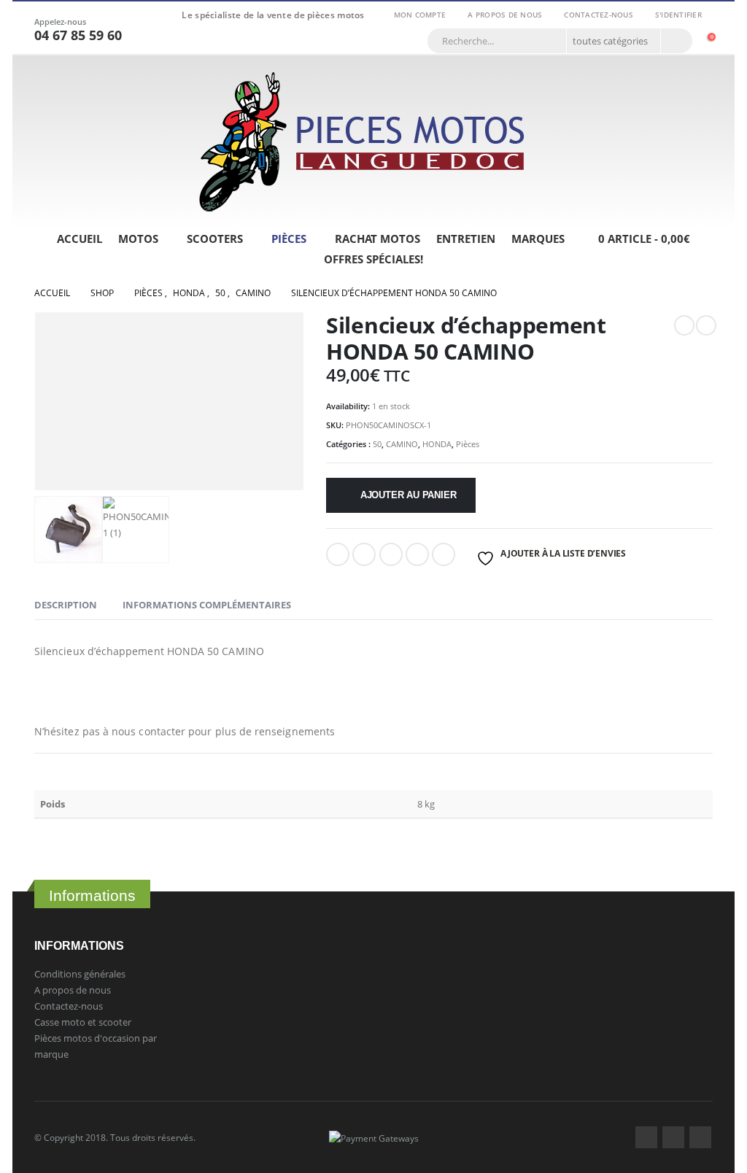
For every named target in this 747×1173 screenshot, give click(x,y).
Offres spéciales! (373, 259)
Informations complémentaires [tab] (207, 604)
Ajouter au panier (408, 494)
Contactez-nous (598, 14)
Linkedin (700, 1137)
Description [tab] (65, 604)
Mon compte (420, 14)
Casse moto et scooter (82, 1022)
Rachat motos (377, 238)
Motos (138, 238)
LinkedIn (391, 554)
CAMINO (402, 443)
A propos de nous (505, 14)
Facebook (337, 554)
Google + (417, 554)
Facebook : (646, 1137)
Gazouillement (364, 554)
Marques (538, 238)
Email (443, 554)
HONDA (437, 443)
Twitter (673, 1137)
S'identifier (678, 14)
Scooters (215, 238)
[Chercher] (675, 40)
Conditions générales (79, 973)
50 (377, 443)
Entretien (465, 238)
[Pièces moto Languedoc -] (362, 142)
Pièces (288, 238)
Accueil (79, 238)
